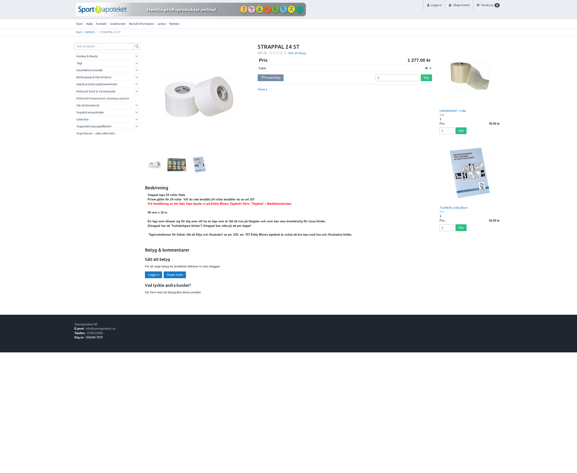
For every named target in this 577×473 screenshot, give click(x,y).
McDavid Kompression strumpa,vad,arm (102, 98)
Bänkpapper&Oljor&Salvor (94, 77)
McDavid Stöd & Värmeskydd (95, 91)
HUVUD (89, 32)
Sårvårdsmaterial (87, 105)
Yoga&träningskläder (90, 112)
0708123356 (95, 333)
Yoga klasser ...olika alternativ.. (96, 133)
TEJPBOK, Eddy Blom (453, 207)
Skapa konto (175, 274)
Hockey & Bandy (87, 56)
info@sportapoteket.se (100, 328)
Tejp (79, 63)
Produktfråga (272, 77)
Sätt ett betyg (297, 53)
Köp (426, 77)
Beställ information (141, 23)
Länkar (161, 23)
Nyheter (174, 23)
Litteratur (82, 119)
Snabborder (118, 23)
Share (261, 89)
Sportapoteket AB (85, 324)
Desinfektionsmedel (89, 70)
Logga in (153, 274)
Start (79, 23)
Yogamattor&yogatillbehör (94, 126)
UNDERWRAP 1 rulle (453, 110)
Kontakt (101, 23)
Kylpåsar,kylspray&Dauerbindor (97, 84)
